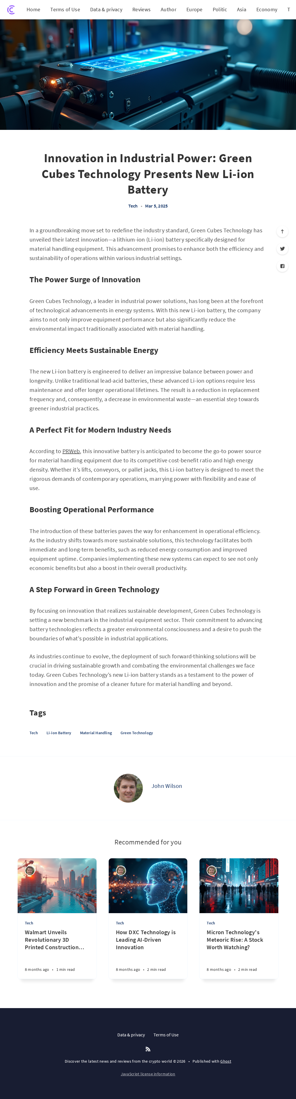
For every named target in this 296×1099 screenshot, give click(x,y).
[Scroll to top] (282, 231)
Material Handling (96, 732)
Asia (241, 9)
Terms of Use (65, 9)
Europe (194, 9)
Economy (266, 9)
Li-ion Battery (59, 732)
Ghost (225, 1061)
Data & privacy (106, 9)
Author (168, 9)
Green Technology (137, 732)
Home (33, 9)
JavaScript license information (148, 1073)
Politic (220, 9)
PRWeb (71, 451)
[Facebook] (282, 266)
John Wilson (166, 785)
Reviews (141, 9)
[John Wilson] (128, 788)
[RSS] (148, 1049)
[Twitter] (282, 249)
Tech (133, 205)
